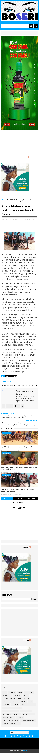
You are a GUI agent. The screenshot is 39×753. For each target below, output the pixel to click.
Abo (4, 692)
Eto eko (6, 704)
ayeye (26, 695)
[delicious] (33, 736)
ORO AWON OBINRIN (27, 720)
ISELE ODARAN (12, 200)
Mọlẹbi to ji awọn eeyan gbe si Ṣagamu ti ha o (18, 447)
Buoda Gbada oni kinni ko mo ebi (16, 698)
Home (4, 200)
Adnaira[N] (24, 157)
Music (25, 714)
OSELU (5, 723)
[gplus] (11, 736)
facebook (31, 498)
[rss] (24, 736)
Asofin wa (18, 695)
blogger (7, 498)
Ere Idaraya (22, 701)
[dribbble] (21, 736)
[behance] (27, 736)
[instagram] (30, 736)
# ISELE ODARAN (11, 376)
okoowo (19, 717)
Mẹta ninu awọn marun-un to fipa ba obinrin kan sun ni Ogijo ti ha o (19, 468)
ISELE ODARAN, (29, 219)
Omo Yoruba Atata (10, 720)
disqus (19, 498)
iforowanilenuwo (28, 704)
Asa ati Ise (7, 695)
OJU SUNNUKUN (8, 717)
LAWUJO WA (7, 714)
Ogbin (31, 714)
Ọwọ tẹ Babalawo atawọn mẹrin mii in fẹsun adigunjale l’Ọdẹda (17, 490)
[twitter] (8, 736)
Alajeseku (29, 692)
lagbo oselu (26, 711)
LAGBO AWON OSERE (10, 711)
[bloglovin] (18, 736)
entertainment (9, 701)
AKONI (20, 692)
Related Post (6, 428)
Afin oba (12, 692)
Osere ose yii (15, 723)
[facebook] (5, 736)
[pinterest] (15, 736)
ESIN (30, 701)
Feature (15, 704)
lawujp (17, 714)
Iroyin (5, 708)
